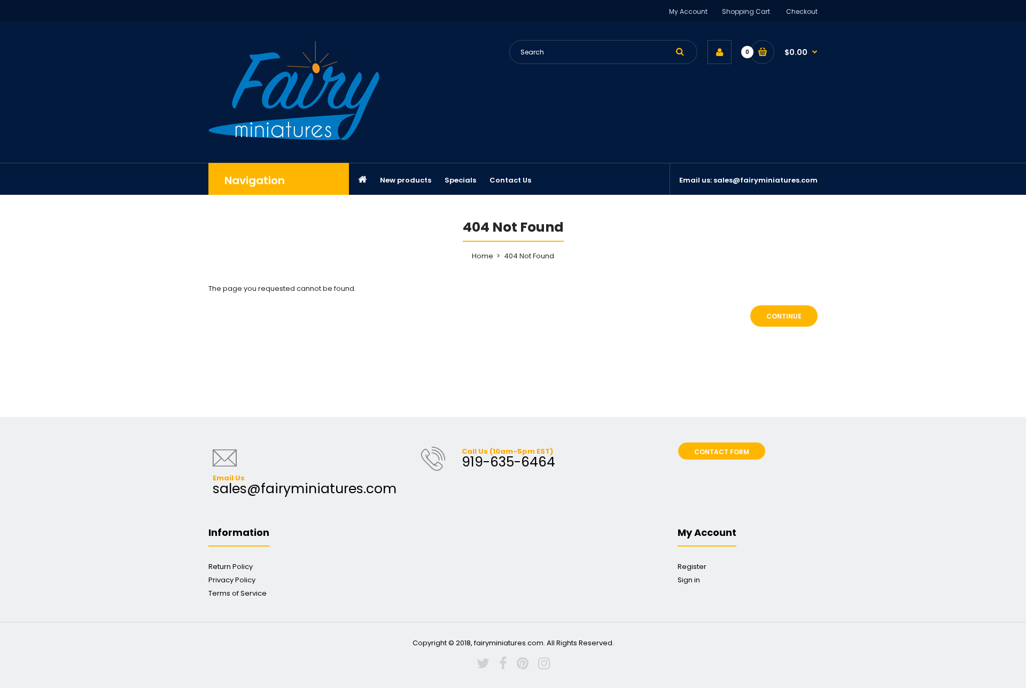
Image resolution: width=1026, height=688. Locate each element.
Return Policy (230, 567)
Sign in (689, 580)
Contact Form (721, 451)
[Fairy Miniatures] (293, 138)
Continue (784, 316)
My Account (688, 11)
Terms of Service (237, 593)
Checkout (802, 11)
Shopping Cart (746, 11)
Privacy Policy (231, 580)
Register (692, 567)
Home (482, 256)
